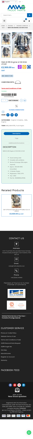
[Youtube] (14, 385)
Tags (16, 138)
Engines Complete (22, 26)
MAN (3, 27)
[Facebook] (10, 385)
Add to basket (13, 100)
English (7, 1)
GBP (20, 2)
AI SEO (29, 410)
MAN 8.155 (12, 126)
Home (3, 26)
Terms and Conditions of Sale (11, 88)
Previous (6, 58)
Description (17, 133)
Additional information (16, 143)
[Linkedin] (23, 385)
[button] (29, 432)
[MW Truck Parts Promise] (16, 106)
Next (6, 33)
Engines (10, 26)
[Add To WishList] (21, 100)
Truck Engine (20, 126)
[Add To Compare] (3, 111)
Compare (24, 100)
